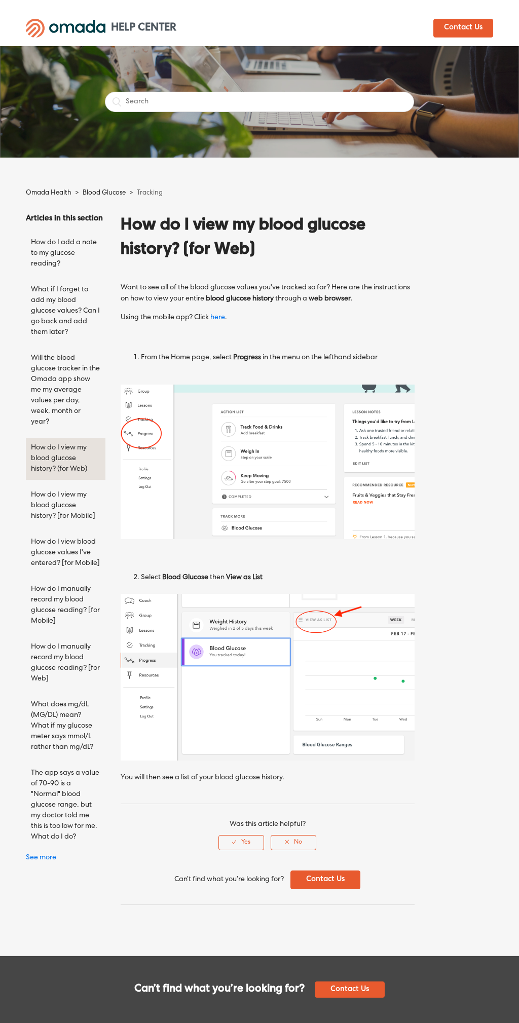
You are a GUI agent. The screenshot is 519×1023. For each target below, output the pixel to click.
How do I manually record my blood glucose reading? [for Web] (65, 663)
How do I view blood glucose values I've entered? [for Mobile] (65, 553)
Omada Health (48, 193)
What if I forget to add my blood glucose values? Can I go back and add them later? (65, 311)
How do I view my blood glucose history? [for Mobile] (63, 505)
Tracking (150, 193)
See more (41, 857)
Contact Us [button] (463, 28)
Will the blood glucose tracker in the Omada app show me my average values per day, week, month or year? (65, 390)
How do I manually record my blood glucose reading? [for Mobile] (65, 605)
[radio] (241, 842)
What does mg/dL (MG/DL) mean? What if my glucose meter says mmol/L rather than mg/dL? (62, 726)
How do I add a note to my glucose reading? (64, 253)
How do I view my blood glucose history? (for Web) (59, 458)
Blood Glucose (104, 193)
